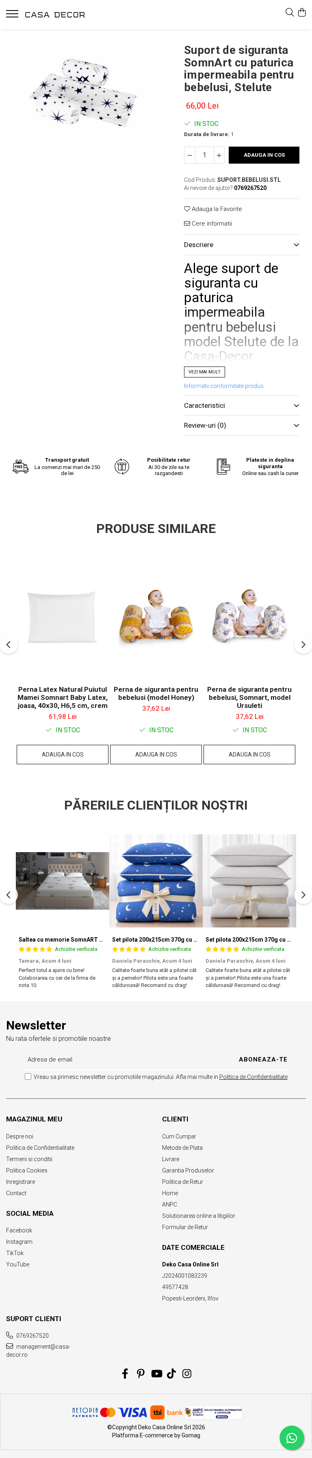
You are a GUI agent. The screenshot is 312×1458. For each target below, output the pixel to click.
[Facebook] (125, 1374)
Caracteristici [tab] (204, 405)
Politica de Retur (182, 1182)
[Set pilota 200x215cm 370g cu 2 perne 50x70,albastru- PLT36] (156, 881)
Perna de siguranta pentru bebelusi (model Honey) (156, 693)
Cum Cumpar (179, 1136)
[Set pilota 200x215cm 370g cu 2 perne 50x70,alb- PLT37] (249, 881)
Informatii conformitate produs (224, 386)
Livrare (170, 1159)
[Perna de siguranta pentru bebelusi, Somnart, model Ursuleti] (249, 617)
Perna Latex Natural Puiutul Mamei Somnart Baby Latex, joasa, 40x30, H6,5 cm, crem (62, 697)
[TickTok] (172, 1374)
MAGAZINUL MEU (34, 1119)
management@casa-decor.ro (38, 1350)
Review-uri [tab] (205, 425)
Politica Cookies (27, 1170)
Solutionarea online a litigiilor (198, 1216)
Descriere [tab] (198, 245)
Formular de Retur (185, 1227)
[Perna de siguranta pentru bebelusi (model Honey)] (156, 617)
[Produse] (13, 16)
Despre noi (19, 1136)
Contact (16, 1193)
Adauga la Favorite (216, 209)
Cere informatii (211, 223)
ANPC (169, 1204)
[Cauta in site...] (290, 13)
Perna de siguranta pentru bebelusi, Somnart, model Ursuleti (249, 697)
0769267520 (32, 1335)
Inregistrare (20, 1182)
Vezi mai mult (204, 372)
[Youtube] (156, 1374)
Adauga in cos (264, 155)
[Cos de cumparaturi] (301, 13)
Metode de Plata (182, 1148)
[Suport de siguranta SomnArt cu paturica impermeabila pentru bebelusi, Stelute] (85, 93)
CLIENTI (175, 1119)
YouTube (17, 1264)
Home (170, 1193)
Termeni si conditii (29, 1159)
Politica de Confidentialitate (253, 1077)
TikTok (15, 1253)
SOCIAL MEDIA (30, 1213)
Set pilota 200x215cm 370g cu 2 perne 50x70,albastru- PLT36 (193, 939)
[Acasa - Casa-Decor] (54, 15)
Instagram (19, 1241)
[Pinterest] (141, 1374)
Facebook (19, 1230)
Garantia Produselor (188, 1170)
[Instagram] (187, 1374)
